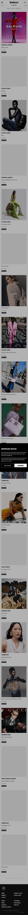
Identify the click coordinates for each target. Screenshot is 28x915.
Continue (21, 465)
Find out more (7, 465)
